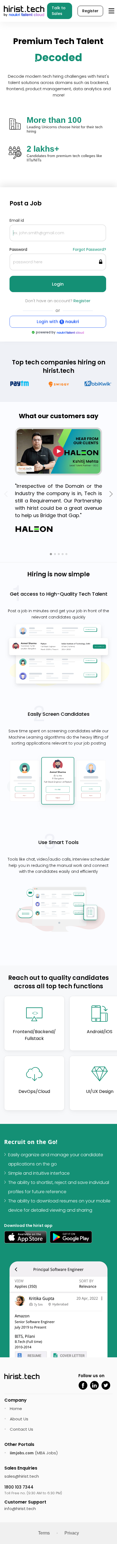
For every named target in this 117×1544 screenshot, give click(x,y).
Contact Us (21, 1429)
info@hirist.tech (20, 1508)
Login (58, 284)
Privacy (71, 1533)
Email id (17, 220)
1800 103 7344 (18, 1487)
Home (16, 1408)
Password (18, 249)
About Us (19, 1419)
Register (90, 11)
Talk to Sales (59, 10)
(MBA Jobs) (34, 1453)
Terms (44, 1533)
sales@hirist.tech (21, 1476)
